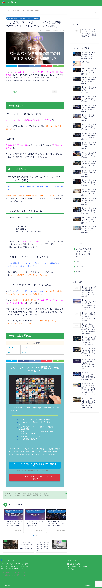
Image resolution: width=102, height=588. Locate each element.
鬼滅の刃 (79, 272)
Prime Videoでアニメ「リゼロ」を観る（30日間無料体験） (35, 465)
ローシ (24, 352)
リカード (39, 347)
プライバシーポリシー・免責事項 (77, 566)
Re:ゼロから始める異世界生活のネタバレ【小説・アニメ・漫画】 (23, 18)
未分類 (78, 261)
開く (54, 91)
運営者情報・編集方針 (74, 564)
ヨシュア (10, 352)
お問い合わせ (71, 569)
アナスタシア (11, 347)
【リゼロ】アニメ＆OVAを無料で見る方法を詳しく (35, 477)
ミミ (52, 347)
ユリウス (24, 347)
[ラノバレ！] (9, 3)
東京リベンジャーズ (83, 267)
